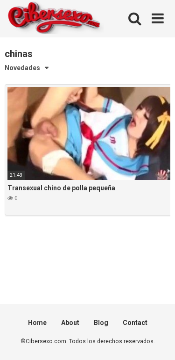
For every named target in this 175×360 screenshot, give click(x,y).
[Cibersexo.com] (54, 19)
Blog (101, 322)
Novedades (22, 68)
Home (37, 322)
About (70, 322)
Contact (135, 322)
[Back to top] (157, 341)
